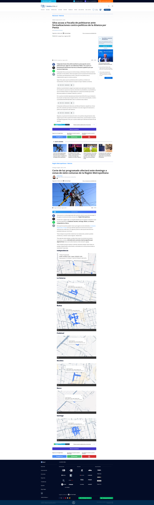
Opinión (75, 9)
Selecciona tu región (46, 1)
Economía (60, 9)
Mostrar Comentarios (74, 129)
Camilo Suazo (59, 175)
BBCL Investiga (81, 9)
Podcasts (43, 9)
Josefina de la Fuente (58, 30)
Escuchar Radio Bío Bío (106, 1)
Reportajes (43, 489)
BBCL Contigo (88, 9)
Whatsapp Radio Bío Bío (107, 498)
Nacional (48, 9)
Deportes (65, 9)
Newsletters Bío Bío (79, 1)
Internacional (54, 9)
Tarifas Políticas (44, 497)
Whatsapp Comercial (86, 497)
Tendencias (70, 9)
